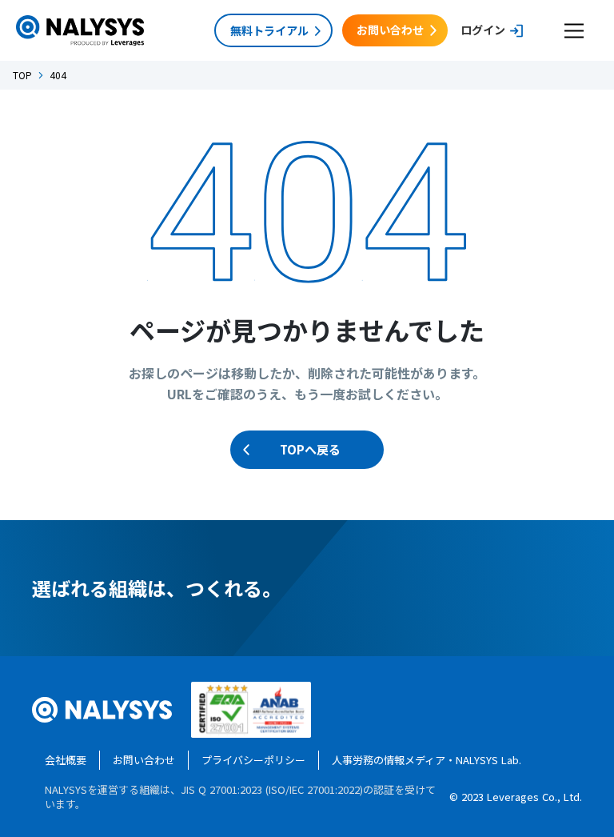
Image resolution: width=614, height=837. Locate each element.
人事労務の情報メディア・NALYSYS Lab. (426, 759)
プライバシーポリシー (253, 759)
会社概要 (65, 759)
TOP (22, 75)
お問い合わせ (144, 759)
